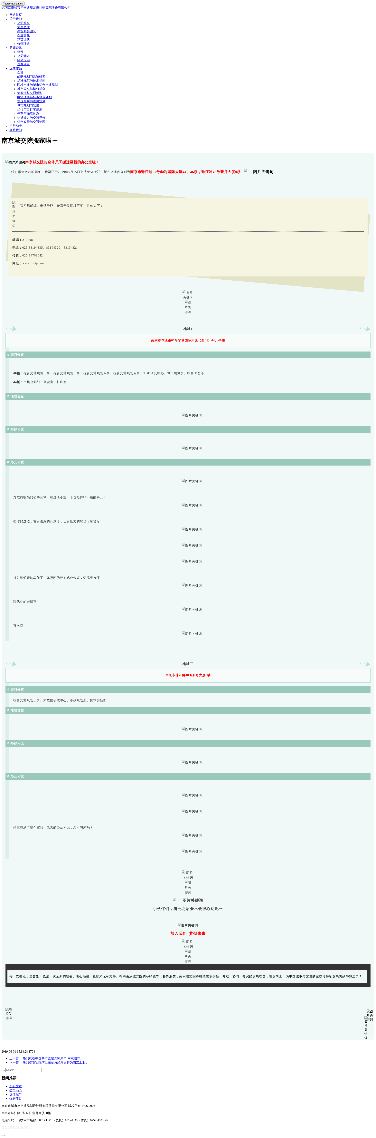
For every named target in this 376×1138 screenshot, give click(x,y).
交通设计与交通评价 (31, 117)
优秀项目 (23, 64)
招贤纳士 (15, 126)
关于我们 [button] (15, 19)
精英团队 (23, 39)
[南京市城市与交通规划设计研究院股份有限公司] (188, 8)
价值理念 (23, 43)
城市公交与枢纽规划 (31, 89)
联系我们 (15, 130)
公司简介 (23, 23)
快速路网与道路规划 (31, 101)
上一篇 (45, 1058)
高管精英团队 (26, 31)
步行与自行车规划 (29, 109)
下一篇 (48, 1062)
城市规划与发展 (28, 105)
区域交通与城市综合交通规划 (37, 84)
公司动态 (23, 56)
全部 (20, 51)
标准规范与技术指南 (31, 80)
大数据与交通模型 (29, 93)
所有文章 (15, 1086)
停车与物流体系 (28, 113)
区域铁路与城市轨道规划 (34, 97)
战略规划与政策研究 (31, 76)
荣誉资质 (23, 27)
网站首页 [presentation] (15, 14)
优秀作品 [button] (15, 68)
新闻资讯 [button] (15, 47)
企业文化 (23, 35)
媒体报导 (23, 60)
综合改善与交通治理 (31, 121)
